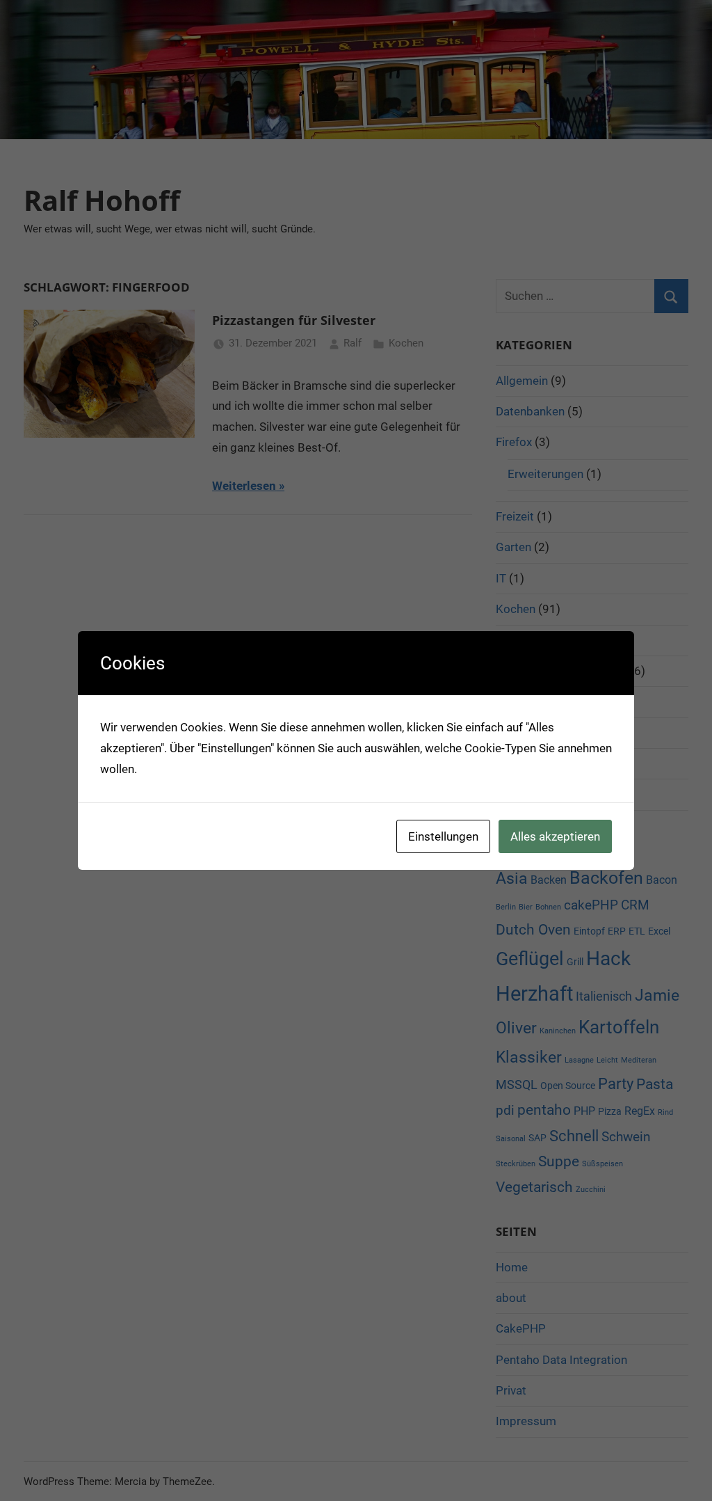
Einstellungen (443, 836)
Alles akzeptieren (555, 836)
